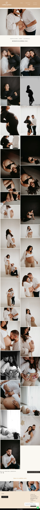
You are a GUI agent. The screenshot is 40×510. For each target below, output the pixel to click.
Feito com (20, 509)
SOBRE (29, 4)
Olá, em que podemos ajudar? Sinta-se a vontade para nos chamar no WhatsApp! (30, 504)
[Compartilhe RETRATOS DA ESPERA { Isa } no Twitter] (1, 472)
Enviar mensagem (33, 495)
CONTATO (35, 4)
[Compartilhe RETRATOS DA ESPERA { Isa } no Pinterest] (3, 472)
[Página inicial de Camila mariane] (7, 3)
